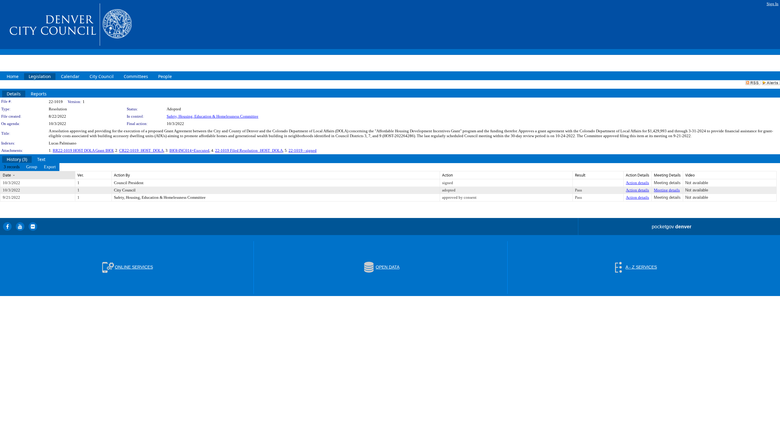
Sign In (772, 4)
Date (7, 175)
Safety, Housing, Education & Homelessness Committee (212, 116)
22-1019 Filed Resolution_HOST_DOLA (249, 150)
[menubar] (29, 167)
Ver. (80, 175)
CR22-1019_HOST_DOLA (141, 150)
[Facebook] (7, 226)
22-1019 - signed (303, 150)
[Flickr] (33, 226)
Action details (637, 182)
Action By (122, 175)
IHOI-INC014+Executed (189, 150)
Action (447, 175)
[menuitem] (11, 167)
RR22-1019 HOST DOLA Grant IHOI (83, 150)
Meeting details (667, 190)
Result (580, 175)
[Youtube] (20, 226)
